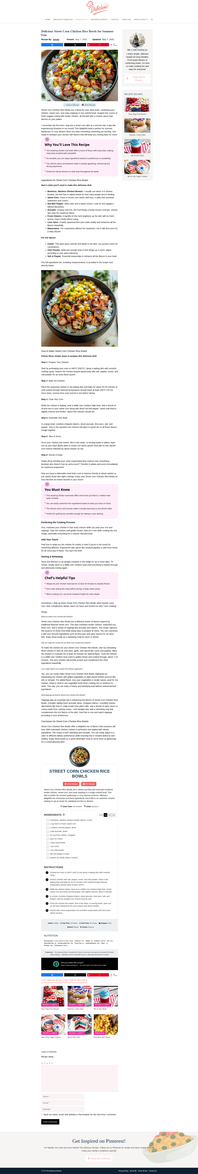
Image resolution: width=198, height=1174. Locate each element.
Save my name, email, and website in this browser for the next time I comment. (80, 1114)
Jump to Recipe (72, 105)
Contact (115, 19)
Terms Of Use (142, 1171)
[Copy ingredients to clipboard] (64, 814)
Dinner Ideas (82, 19)
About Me (133, 1171)
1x (105, 815)
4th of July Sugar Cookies (51, 1037)
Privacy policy (123, 1171)
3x (114, 815)
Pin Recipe (90, 784)
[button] (151, 19)
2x (109, 815)
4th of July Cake (74, 1037)
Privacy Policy (141, 19)
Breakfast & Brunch (63, 19)
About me (126, 19)
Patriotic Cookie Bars (76, 1009)
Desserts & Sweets (99, 19)
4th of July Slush (100, 1009)
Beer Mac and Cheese (102, 1037)
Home (47, 19)
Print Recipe (90, 105)
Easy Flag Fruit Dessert (50, 1009)
